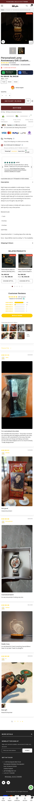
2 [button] (14, 286)
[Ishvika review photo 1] (17, 481)
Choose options (9, 281)
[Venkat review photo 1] (17, 626)
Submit (27, 750)
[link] (10, 799)
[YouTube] (8, 782)
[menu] (2, 6)
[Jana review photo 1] (17, 395)
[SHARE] (31, 101)
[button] (5, 62)
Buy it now (17, 108)
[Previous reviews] (2, 167)
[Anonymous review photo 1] (17, 558)
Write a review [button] (17, 315)
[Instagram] (3, 782)
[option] (17, 28)
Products (8, 10)
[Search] (27, 6)
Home (2, 10)
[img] (5, 355)
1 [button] (12, 286)
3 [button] (17, 286)
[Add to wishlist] (28, 101)
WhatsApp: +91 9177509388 (13, 776)
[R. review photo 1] (17, 682)
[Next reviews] (31, 167)
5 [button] (21, 286)
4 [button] (19, 286)
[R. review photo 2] (3, 706)
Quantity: (4, 91)
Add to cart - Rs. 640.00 (13, 101)
